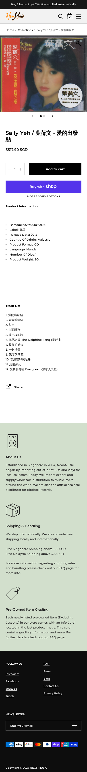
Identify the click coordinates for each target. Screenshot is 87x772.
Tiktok (10, 696)
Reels (47, 671)
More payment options (43, 196)
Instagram (12, 674)
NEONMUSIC (38, 767)
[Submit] (74, 726)
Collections (25, 30)
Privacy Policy (53, 693)
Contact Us (51, 686)
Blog (47, 678)
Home (10, 30)
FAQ (62, 568)
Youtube (11, 688)
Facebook (12, 681)
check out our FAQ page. (46, 637)
